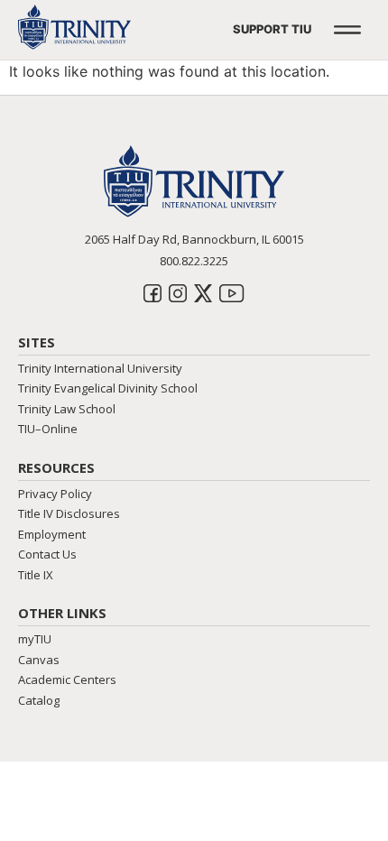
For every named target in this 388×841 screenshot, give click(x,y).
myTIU (34, 639)
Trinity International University (100, 368)
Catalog (39, 700)
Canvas (39, 660)
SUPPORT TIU (272, 29)
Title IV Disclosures (69, 513)
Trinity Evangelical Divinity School (108, 388)
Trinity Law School (66, 409)
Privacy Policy (55, 493)
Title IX (35, 575)
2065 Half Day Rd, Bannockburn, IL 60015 (194, 239)
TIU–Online (48, 428)
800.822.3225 (194, 261)
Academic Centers (67, 679)
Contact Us (47, 554)
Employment (52, 534)
